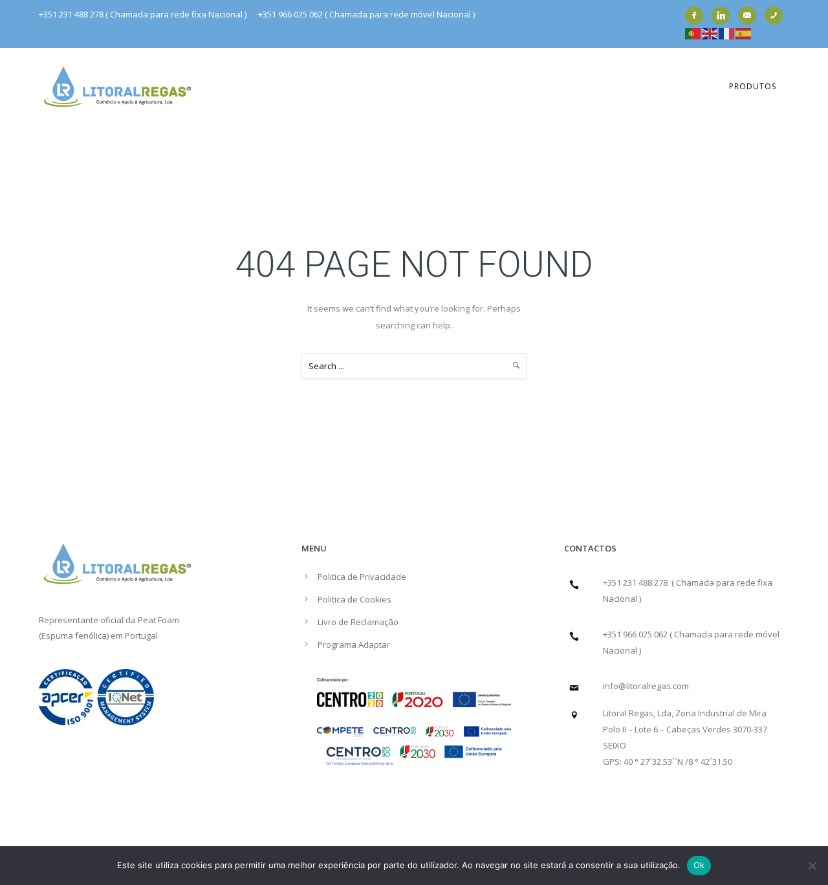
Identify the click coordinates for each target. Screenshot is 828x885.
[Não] (811, 865)
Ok (699, 865)
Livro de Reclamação (358, 622)
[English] (710, 32)
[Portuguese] (693, 32)
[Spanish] (743, 32)
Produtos (752, 86)
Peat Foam (158, 620)
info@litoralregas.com (646, 686)
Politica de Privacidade (362, 576)
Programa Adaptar (354, 644)
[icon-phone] (777, 15)
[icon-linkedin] (724, 15)
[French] (727, 32)
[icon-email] (750, 15)
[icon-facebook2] (697, 15)
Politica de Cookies (354, 599)
